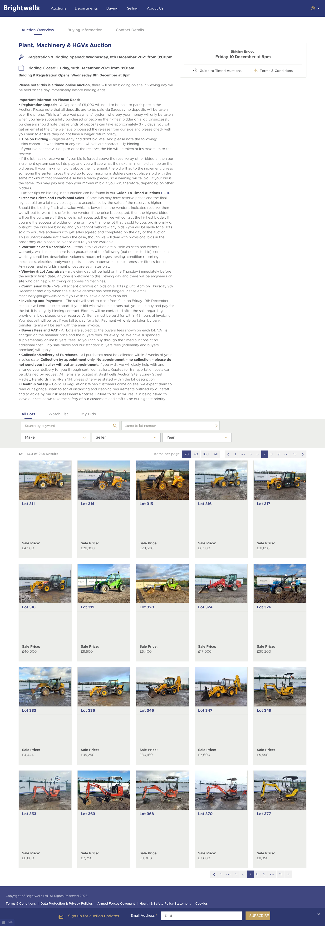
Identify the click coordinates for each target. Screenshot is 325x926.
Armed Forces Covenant (116, 904)
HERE (165, 193)
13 (294, 454)
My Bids (88, 413)
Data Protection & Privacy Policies (66, 904)
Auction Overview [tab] (37, 29)
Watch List (58, 413)
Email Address (143, 916)
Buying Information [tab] (84, 29)
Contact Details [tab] (130, 29)
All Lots (28, 413)
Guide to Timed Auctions (220, 71)
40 (196, 454)
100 (206, 454)
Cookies (201, 904)
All (215, 454)
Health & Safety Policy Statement (165, 904)
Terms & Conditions (276, 71)
